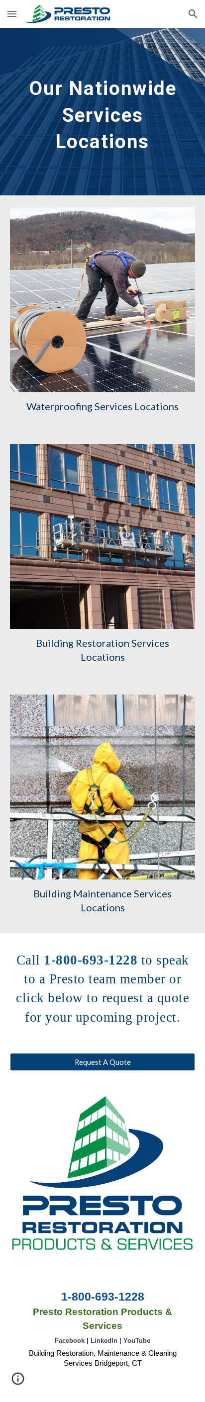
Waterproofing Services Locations (102, 406)
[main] (102, 112)
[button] (12, 13)
